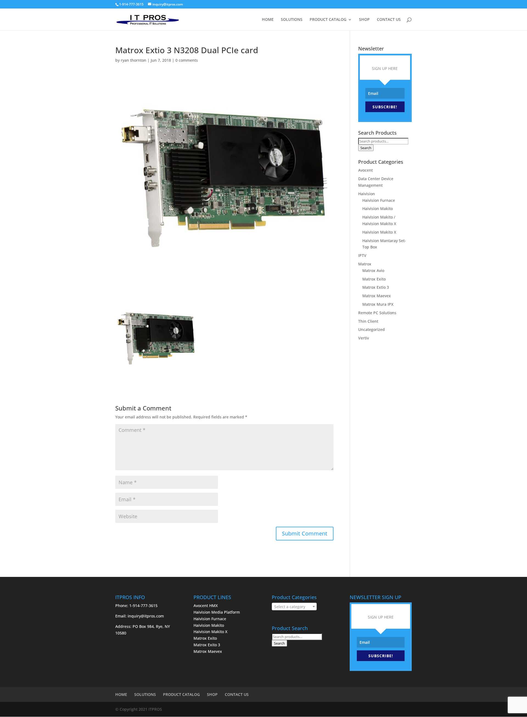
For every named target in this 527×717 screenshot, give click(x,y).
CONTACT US (389, 20)
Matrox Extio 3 (375, 287)
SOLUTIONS (291, 20)
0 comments (186, 60)
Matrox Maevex (376, 295)
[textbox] (294, 607)
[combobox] (294, 606)
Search (365, 147)
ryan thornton (133, 60)
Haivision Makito (377, 208)
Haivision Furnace (378, 200)
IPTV (362, 255)
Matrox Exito (374, 279)
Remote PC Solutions (377, 312)
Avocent (365, 170)
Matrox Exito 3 (207, 644)
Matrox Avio (373, 270)
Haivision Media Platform (217, 612)
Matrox (364, 264)
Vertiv (363, 338)
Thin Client (368, 321)
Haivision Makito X (379, 232)
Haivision (366, 193)
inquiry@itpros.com (146, 616)
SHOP (364, 20)
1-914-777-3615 (131, 4)
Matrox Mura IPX (377, 304)
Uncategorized (371, 329)
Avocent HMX (206, 605)
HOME (268, 20)
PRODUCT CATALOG (328, 20)
